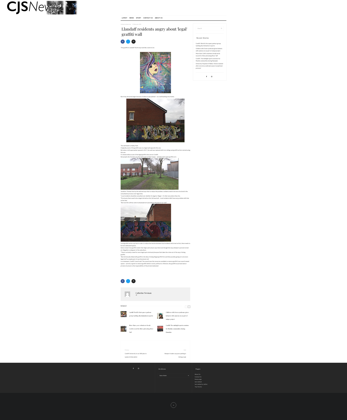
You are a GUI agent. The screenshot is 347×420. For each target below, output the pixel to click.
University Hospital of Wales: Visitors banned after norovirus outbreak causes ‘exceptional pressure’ (209, 66)
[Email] (133, 42)
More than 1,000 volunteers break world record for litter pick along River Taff (141, 328)
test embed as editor (201, 384)
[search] (221, 28)
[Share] (123, 42)
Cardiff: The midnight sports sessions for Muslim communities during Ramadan (177, 328)
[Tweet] (128, 42)
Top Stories (198, 386)
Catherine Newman (126, 24)
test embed (198, 382)
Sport (138, 18)
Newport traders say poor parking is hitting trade (175, 353)
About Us (158, 18)
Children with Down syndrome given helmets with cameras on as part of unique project (177, 315)
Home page (198, 379)
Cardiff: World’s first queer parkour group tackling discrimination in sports (141, 314)
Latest (124, 18)
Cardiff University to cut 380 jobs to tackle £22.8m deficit (136, 353)
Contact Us (148, 18)
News (131, 18)
